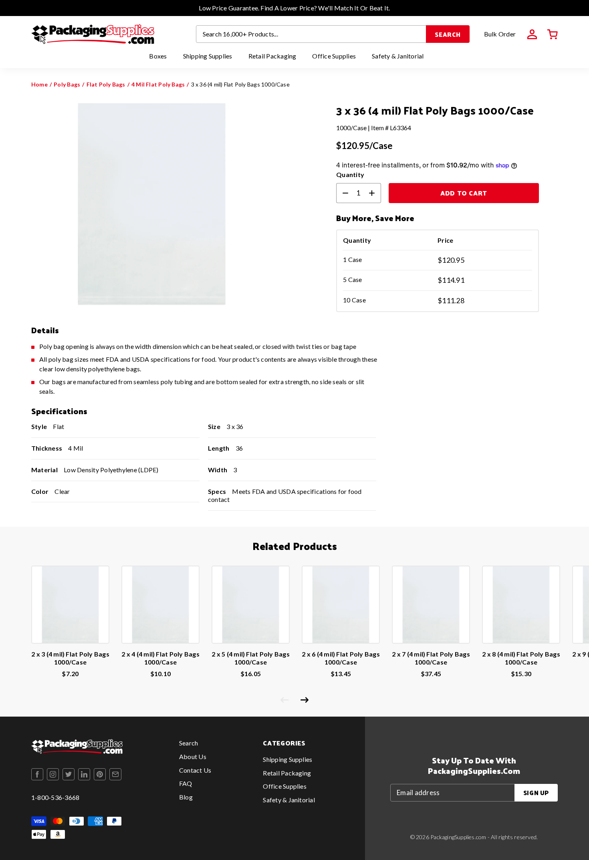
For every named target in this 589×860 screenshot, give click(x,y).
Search (448, 34)
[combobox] (311, 34)
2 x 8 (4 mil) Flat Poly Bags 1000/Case (521, 658)
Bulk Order (500, 34)
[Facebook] (37, 774)
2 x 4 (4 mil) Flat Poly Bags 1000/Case (160, 658)
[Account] (532, 34)
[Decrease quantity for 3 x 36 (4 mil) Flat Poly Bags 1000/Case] (342, 193)
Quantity (350, 174)
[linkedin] (84, 774)
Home (39, 84)
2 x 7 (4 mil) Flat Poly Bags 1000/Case (431, 658)
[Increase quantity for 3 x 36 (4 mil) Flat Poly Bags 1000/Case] (375, 193)
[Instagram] (53, 774)
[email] (115, 774)
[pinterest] (100, 774)
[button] (552, 34)
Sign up (536, 792)
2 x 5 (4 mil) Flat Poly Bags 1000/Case (251, 658)
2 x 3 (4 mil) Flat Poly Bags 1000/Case (70, 658)
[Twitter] (69, 774)
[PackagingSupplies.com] (92, 34)
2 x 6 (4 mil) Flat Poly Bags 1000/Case (341, 658)
